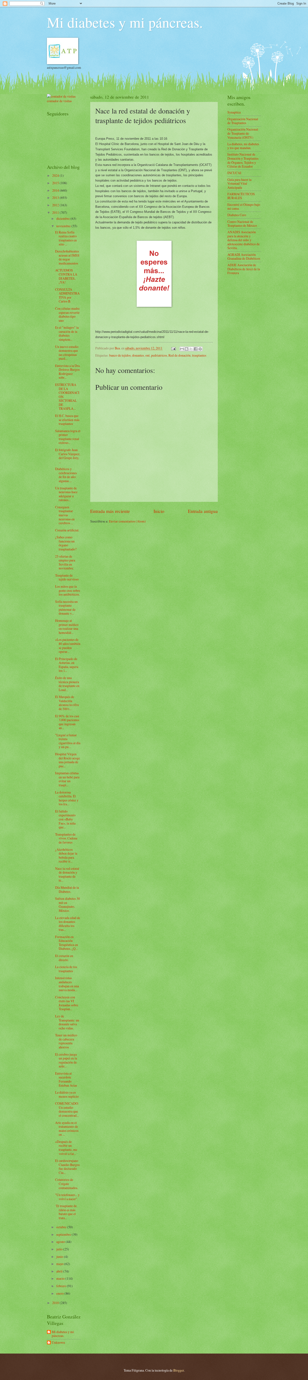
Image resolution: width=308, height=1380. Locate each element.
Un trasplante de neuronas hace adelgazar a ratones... (66, 494)
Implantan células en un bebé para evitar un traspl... (67, 779)
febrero (61, 1286)
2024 (56, 175)
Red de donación (179, 355)
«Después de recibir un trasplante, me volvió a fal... (66, 1147)
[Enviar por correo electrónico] (182, 349)
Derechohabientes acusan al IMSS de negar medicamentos (67, 257)
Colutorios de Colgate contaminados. (66, 1183)
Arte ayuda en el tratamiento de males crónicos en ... (66, 1128)
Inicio (159, 511)
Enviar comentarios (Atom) (127, 521)
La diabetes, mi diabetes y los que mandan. (243, 146)
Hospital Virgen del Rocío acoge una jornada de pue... (67, 760)
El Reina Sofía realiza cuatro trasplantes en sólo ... (66, 238)
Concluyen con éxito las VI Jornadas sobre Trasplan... (66, 1003)
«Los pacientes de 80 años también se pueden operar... (67, 645)
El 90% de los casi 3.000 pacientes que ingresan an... (67, 722)
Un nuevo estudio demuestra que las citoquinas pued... (66, 352)
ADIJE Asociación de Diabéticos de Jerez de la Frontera (243, 269)
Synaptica (234, 112)
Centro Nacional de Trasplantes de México (242, 223)
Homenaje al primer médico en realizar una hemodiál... (66, 626)
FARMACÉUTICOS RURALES (241, 196)
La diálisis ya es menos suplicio (67, 1094)
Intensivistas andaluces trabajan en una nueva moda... (67, 984)
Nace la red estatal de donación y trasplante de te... (67, 874)
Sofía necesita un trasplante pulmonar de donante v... (66, 607)
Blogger (178, 1370)
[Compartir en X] (191, 349)
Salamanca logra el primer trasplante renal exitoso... (67, 436)
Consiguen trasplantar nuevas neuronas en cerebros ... (65, 515)
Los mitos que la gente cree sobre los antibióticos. (67, 590)
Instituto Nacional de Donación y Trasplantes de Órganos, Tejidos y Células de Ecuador (242, 160)
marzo (60, 1278)
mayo (60, 1263)
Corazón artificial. (67, 530)
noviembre (63, 226)
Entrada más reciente (110, 511)
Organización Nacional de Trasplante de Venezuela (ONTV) (242, 133)
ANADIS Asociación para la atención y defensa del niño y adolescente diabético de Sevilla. (243, 240)
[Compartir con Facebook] (195, 349)
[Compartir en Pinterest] (200, 349)
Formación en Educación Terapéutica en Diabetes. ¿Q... (66, 942)
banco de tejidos (120, 355)
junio (60, 1256)
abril (59, 1271)
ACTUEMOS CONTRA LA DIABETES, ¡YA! (66, 276)
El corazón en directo (64, 957)
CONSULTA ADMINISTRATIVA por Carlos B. (67, 295)
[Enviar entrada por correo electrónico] (173, 348)
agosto (61, 1241)
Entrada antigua (203, 511)
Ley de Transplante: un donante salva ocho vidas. (67, 1022)
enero (60, 1293)
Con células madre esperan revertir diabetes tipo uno (67, 314)
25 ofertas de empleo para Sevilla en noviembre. (65, 562)
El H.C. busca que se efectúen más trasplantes (67, 419)
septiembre (64, 1234)
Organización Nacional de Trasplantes (242, 121)
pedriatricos (159, 355)
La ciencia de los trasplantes (66, 968)
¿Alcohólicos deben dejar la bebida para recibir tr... (66, 855)
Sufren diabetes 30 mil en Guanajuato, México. (67, 904)
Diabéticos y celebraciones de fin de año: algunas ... (66, 474)
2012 (56, 205)
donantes (138, 355)
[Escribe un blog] (186, 349)
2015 (56, 183)
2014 (56, 190)
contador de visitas (59, 101)
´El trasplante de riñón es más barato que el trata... (66, 1212)
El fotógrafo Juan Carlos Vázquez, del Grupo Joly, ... (67, 455)
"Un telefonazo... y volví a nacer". (67, 1196)
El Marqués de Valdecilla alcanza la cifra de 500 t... (67, 702)
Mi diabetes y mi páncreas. (125, 22)
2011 (56, 212)
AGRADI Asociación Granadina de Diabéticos (243, 256)
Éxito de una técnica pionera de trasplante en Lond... (67, 683)
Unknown (58, 1343)
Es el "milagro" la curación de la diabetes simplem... (67, 333)
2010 (56, 1302)
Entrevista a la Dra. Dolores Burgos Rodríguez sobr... (67, 371)
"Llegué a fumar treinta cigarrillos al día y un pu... (67, 741)
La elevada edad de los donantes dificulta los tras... (67, 923)
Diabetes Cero (236, 215)
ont (147, 355)
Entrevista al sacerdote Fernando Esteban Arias (66, 1079)
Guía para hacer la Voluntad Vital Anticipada (239, 183)
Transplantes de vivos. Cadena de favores (66, 838)
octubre (61, 1227)
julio (59, 1249)
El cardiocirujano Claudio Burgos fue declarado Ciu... (67, 1166)
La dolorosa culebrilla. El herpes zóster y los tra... (66, 798)
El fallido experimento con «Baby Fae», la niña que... (65, 819)
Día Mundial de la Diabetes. (67, 889)
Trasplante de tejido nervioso (67, 577)
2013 (56, 197)
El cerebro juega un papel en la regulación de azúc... (66, 1060)
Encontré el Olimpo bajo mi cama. (243, 206)
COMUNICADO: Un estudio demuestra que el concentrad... (67, 1109)
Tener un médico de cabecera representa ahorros (66, 1041)
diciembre (63, 218)
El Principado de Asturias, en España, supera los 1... (66, 664)
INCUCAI (234, 172)
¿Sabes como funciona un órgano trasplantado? (66, 543)
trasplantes (199, 355)
